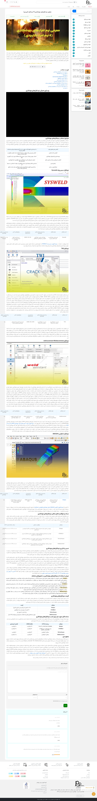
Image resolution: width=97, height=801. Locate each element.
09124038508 (43, 787)
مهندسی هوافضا (87, 25)
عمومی (89, 55)
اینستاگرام (22, 773)
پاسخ (59, 726)
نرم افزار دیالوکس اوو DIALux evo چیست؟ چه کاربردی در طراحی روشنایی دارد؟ (78, 70)
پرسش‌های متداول (66, 776)
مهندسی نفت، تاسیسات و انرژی (83, 47)
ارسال (65, 705)
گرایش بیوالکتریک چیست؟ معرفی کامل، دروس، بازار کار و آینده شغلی (78, 64)
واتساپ (23, 776)
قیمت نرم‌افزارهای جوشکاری (62, 84)
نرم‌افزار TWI (65, 75)
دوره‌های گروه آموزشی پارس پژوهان (37, 653)
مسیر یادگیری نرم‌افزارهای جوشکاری (60, 81)
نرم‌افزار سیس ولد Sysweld (62, 73)
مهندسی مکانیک (87, 50)
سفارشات (46, 774)
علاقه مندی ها (45, 777)
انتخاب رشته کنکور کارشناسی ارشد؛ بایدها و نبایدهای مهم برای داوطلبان (78, 77)
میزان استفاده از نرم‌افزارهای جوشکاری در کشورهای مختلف (56, 83)
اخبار (89, 53)
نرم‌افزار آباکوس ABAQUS (62, 78)
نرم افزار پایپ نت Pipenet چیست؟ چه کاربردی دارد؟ (78, 83)
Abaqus (64, 500)
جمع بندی (65, 88)
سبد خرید (46, 776)
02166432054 (43, 785)
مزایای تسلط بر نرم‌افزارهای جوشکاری (60, 72)
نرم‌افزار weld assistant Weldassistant (60, 76)
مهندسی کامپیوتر (86, 44)
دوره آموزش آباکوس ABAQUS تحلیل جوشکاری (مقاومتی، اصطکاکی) (48, 507)
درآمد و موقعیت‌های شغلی (62, 80)
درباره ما (88, 774)
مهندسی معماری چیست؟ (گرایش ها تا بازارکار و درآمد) (78, 106)
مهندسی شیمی (87, 41)
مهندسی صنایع (87, 27)
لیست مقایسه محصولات (65, 777)
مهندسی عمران (87, 33)
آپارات (10, 776)
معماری (88, 36)
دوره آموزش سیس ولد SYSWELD (49, 244)
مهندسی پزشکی (87, 19)
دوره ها (89, 6)
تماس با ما (88, 776)
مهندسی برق (87, 22)
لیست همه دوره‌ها (66, 774)
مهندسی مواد (87, 39)
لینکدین (16, 773)
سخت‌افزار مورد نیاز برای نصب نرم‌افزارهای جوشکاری (57, 86)
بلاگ (89, 772)
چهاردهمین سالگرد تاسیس (85, 777)
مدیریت (88, 30)
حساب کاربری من (45, 772)
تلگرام (10, 773)
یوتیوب (16, 776)
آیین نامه (67, 772)
